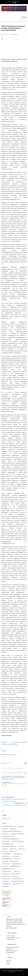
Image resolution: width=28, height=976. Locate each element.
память (17, 871)
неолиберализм (15, 866)
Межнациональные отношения (11, 831)
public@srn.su (9, 949)
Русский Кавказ (7, 843)
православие (16, 873)
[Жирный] (3, 772)
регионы (15, 876)
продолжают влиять (21, 239)
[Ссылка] (16, 772)
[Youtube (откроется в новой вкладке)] (15, 2)
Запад (5, 828)
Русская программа (18, 841)
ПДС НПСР (5, 841)
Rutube (8, 962)
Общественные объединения (10, 838)
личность (6, 863)
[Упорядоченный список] (10, 772)
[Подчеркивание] (6, 772)
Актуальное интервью (9, 826)
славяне (5, 881)
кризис (5, 861)
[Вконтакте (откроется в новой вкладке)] (13, 2)
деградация (18, 853)
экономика (17, 883)
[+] (20, 772)
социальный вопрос (17, 881)
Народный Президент (17, 833)
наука (5, 866)
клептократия (7, 858)
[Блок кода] (15, 772)
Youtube (8, 964)
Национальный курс (8, 836)
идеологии (6, 856)
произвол (6, 876)
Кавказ (12, 828)
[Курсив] (4, 772)
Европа (6, 754)
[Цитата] (13, 772)
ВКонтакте (8, 960)
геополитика (6, 853)
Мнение (5, 833)
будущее (13, 848)
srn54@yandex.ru (10, 952)
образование (6, 871)
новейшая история (8, 868)
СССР (21, 846)
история (15, 856)
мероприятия (16, 863)
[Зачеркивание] (8, 772)
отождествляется (5, 309)
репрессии (6, 878)
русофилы (14, 754)
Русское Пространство (9, 846)
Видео (21, 826)
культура (14, 861)
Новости (15, 34)
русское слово (17, 878)
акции (4, 848)
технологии (6, 883)
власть (22, 848)
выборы (13, 851)
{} (18, 772)
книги (17, 858)
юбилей (5, 886)
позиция (5, 873)
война (5, 851)
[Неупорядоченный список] (11, 772)
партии (9, 754)
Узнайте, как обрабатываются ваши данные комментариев (13, 778)
